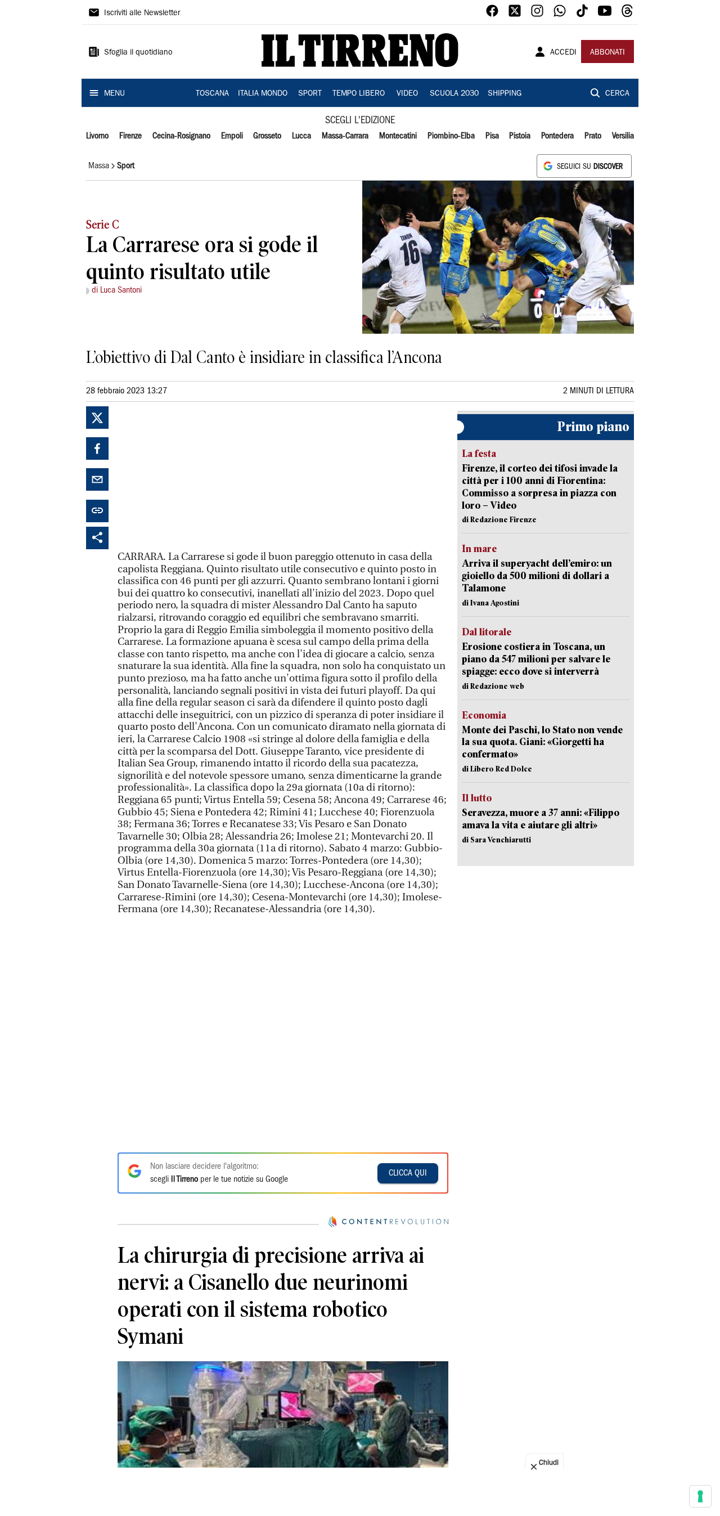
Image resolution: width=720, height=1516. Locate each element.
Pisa (492, 136)
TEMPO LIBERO (358, 94)
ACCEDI (563, 53)
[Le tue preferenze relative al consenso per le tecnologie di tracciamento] (700, 1496)
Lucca (301, 136)
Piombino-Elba (451, 136)
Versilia (623, 136)
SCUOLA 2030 (454, 94)
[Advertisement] (202, 476)
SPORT (310, 94)
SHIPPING (504, 94)
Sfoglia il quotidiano (138, 53)
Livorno (97, 136)
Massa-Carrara (345, 136)
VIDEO (407, 94)
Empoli (232, 136)
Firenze (130, 136)
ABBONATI (607, 53)
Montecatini (398, 136)
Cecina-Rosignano (181, 136)
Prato (592, 136)
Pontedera (557, 136)
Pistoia (519, 136)
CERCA (617, 94)
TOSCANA (212, 94)
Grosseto (267, 136)
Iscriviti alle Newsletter (142, 13)
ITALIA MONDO (262, 94)
